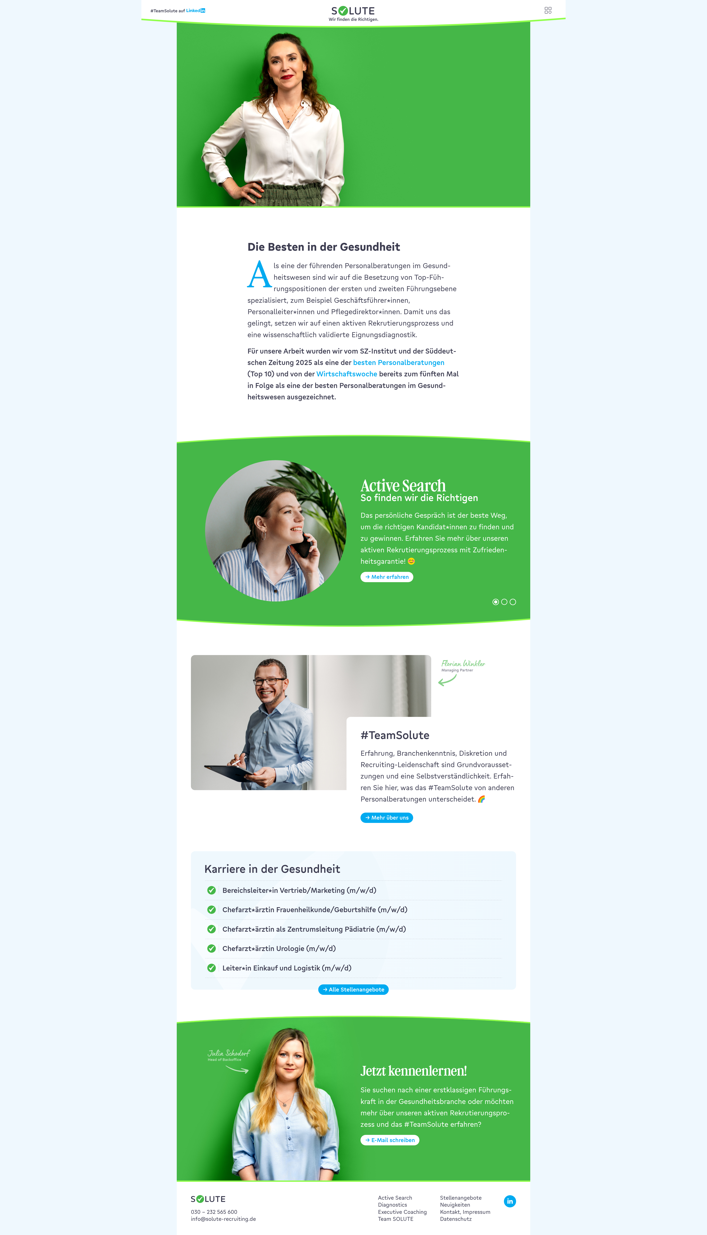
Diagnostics (392, 1204)
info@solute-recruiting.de (223, 1218)
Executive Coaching (402, 1211)
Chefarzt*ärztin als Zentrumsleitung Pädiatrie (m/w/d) (314, 929)
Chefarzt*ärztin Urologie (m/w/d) (279, 948)
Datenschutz (456, 1218)
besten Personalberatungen (398, 362)
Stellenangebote (461, 1197)
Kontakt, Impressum (465, 1211)
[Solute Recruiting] (353, 14)
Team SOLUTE (396, 1218)
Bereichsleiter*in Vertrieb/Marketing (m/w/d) (299, 890)
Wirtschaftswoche (346, 373)
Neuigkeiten (455, 1204)
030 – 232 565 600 (214, 1211)
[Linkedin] (196, 10)
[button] (467, 142)
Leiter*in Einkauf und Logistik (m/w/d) (286, 968)
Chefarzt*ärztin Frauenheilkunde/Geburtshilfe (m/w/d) (314, 909)
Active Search (395, 1197)
